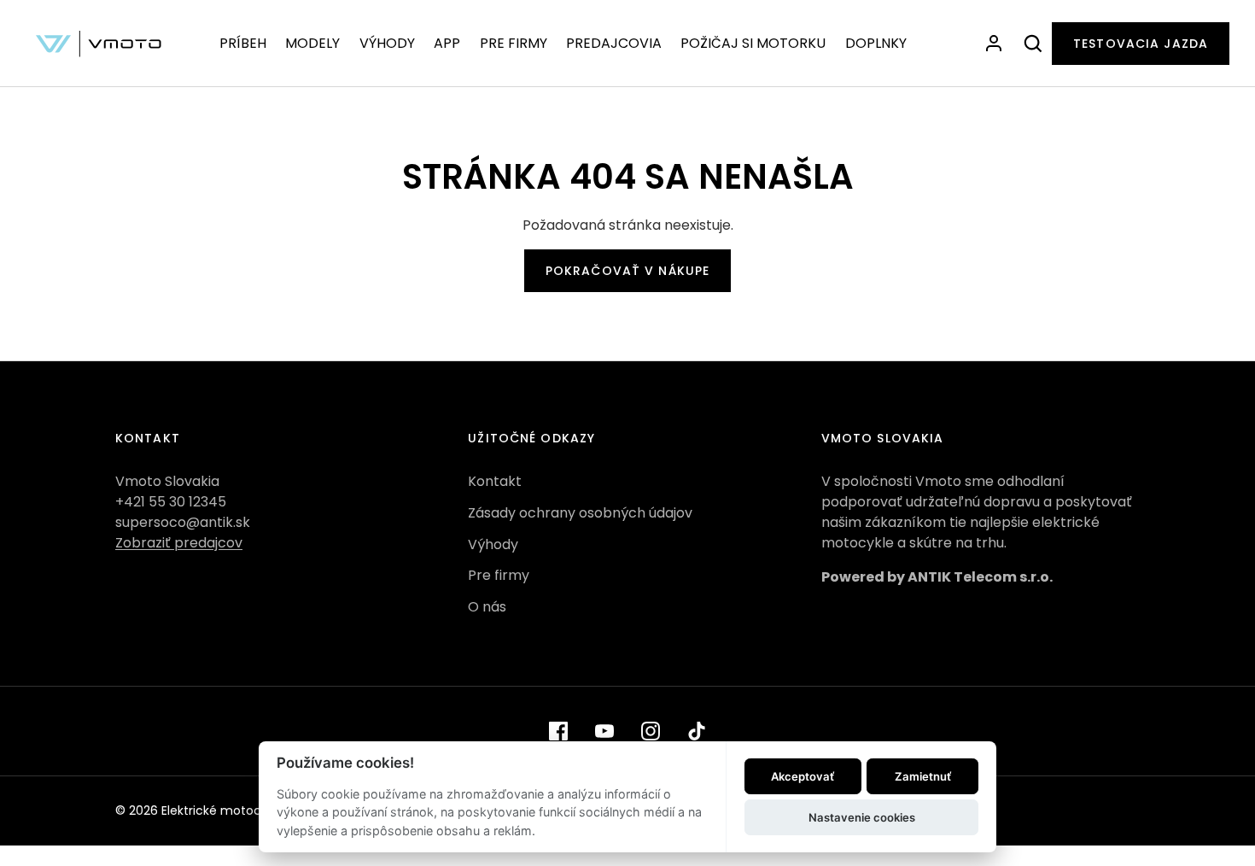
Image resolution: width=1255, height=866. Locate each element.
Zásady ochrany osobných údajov (580, 513)
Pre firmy (498, 575)
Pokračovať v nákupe (627, 270)
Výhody (493, 544)
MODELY (312, 43)
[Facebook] (558, 731)
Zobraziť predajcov (178, 543)
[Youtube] (604, 731)
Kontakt (495, 481)
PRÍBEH (242, 43)
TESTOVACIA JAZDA (1140, 43)
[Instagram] (650, 731)
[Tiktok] (696, 731)
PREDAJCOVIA (614, 43)
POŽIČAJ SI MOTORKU (753, 43)
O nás (487, 607)
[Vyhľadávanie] (1033, 43)
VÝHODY (387, 43)
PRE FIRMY (513, 43)
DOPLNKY (876, 43)
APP (447, 43)
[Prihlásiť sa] (994, 43)
